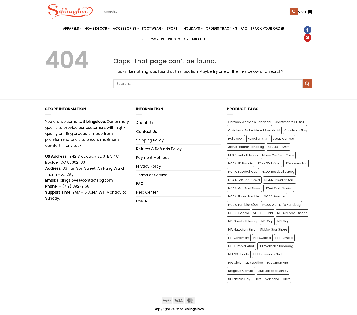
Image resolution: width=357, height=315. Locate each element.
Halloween (236, 139)
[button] (305, 11)
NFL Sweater (262, 238)
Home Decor (96, 28)
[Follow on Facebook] (307, 30)
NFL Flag (283, 221)
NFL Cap (267, 221)
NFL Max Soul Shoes (273, 229)
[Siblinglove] (70, 11)
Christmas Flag (295, 130)
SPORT (172, 28)
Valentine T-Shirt (277, 279)
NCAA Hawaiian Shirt (279, 180)
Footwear (151, 28)
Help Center (147, 192)
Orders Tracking (222, 28)
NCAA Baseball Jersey (278, 172)
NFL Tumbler (284, 238)
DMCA (141, 200)
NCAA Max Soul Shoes (244, 188)
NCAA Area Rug (296, 163)
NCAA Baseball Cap (243, 172)
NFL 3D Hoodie (238, 213)
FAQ (244, 28)
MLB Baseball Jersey (243, 155)
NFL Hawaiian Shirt (241, 229)
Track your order (267, 28)
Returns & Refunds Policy (165, 39)
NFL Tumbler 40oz (241, 246)
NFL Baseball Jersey (242, 221)
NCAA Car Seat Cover (244, 180)
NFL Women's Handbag (276, 246)
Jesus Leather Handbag (246, 147)
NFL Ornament (238, 238)
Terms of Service (151, 174)
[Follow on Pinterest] (307, 38)
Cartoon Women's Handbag (249, 122)
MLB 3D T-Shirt (278, 147)
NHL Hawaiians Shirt (267, 254)
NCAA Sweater (275, 196)
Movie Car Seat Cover (278, 155)
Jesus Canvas (283, 139)
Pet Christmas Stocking (245, 262)
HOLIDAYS (191, 28)
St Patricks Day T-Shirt (244, 279)
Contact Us (146, 131)
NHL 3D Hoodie (238, 254)
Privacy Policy (148, 166)
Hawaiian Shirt (258, 139)
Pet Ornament (277, 262)
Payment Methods (153, 157)
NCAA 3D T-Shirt (269, 163)
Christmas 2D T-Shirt (290, 122)
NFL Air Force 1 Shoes (292, 213)
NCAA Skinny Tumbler (244, 196)
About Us (200, 39)
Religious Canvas (241, 271)
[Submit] (294, 11)
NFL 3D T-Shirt (263, 213)
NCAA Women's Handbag (281, 205)
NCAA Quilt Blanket (279, 188)
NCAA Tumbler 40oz (243, 205)
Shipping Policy (150, 140)
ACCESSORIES (124, 28)
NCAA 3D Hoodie (240, 163)
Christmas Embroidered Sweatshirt (254, 130)
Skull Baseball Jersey (273, 271)
